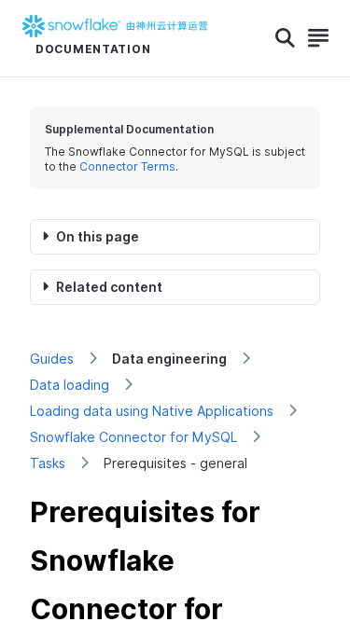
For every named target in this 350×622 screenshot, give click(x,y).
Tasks (47, 463)
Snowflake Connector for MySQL (133, 437)
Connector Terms (127, 166)
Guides (52, 358)
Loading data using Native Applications (151, 411)
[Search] (285, 38)
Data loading (69, 385)
